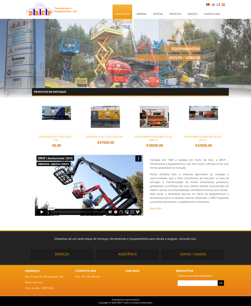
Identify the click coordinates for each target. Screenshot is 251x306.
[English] (213, 4)
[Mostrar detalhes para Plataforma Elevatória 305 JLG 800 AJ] (203, 124)
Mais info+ (156, 208)
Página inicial (122, 13)
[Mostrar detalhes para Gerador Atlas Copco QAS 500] (105, 132)
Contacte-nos (212, 13)
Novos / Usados (193, 254)
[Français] (218, 4)
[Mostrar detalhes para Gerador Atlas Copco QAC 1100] (56, 124)
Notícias (158, 13)
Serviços (192, 13)
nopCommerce (132, 299)
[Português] (208, 4)
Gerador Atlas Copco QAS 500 (104, 136)
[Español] (223, 4)
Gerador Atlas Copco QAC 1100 (55, 138)
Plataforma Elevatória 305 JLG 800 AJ (202, 138)
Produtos (175, 13)
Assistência (127, 254)
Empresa (141, 13)
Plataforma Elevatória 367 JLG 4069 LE (153, 138)
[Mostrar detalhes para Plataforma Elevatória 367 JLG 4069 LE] (154, 132)
